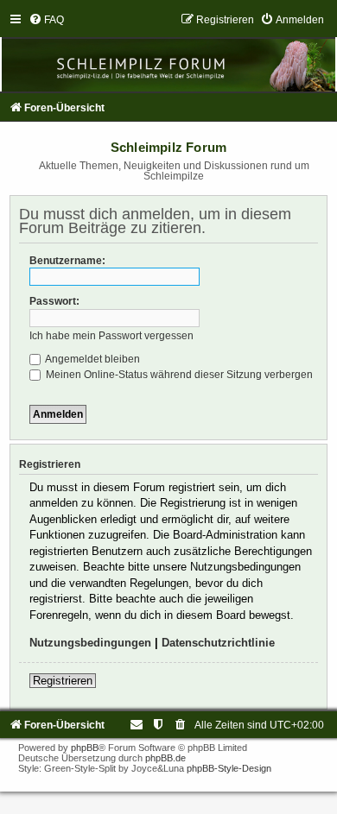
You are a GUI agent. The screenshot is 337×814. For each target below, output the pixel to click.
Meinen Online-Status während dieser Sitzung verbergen (178, 375)
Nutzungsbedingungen (90, 642)
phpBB (85, 747)
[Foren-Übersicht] (168, 52)
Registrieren (62, 680)
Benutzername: (67, 261)
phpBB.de (165, 758)
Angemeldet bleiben (91, 359)
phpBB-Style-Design (229, 768)
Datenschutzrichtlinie (218, 642)
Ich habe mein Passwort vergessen (111, 336)
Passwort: (54, 301)
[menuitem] (46, 20)
